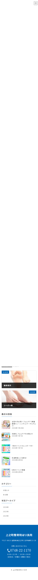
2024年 (6, 516)
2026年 (6, 507)
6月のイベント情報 (18, 470)
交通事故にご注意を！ (19, 458)
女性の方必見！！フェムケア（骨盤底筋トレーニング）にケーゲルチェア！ (24, 423)
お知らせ (6, 490)
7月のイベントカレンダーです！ (22, 446)
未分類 (5, 495)
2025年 (6, 511)
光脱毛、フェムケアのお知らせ (22, 434)
